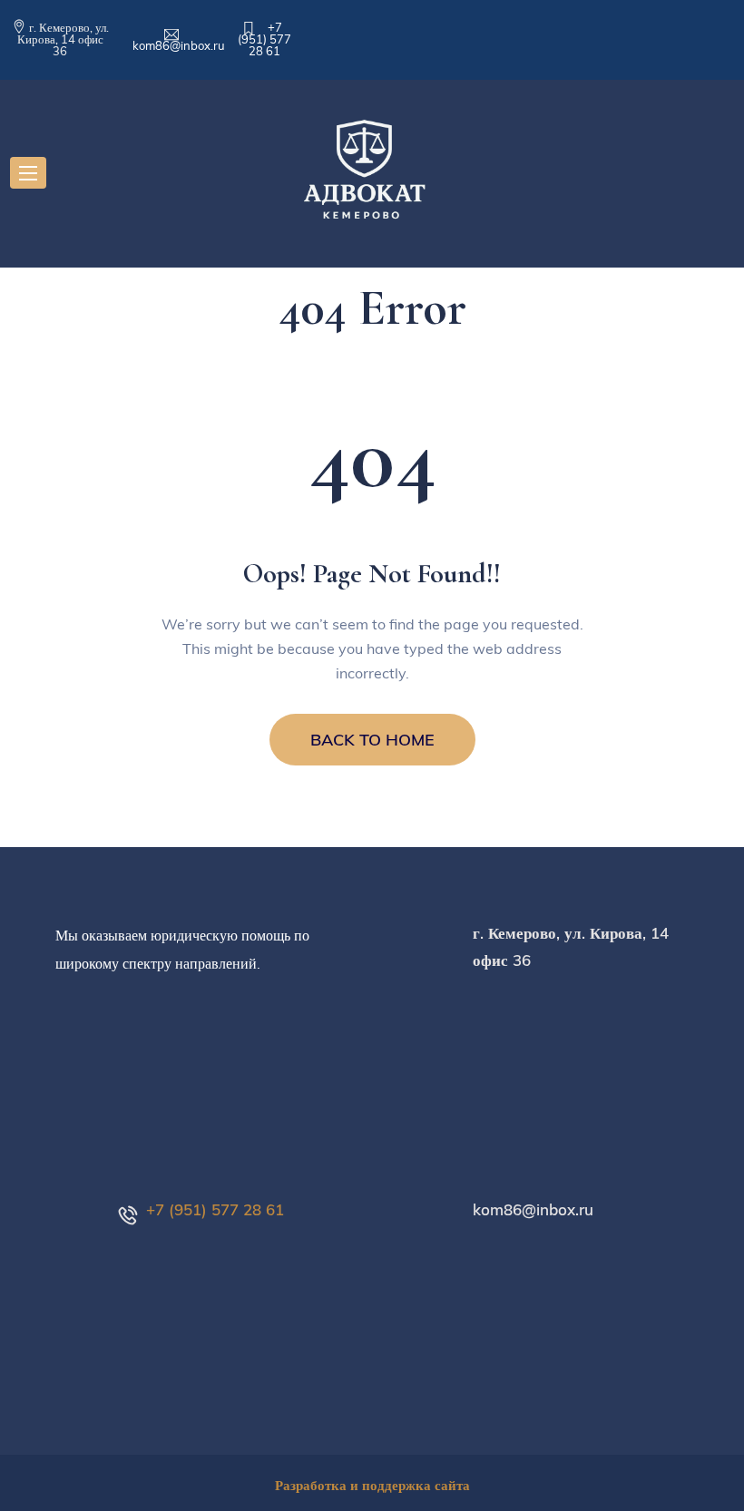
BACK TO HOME (372, 739)
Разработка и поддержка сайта (372, 1485)
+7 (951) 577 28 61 (264, 39)
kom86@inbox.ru (178, 45)
